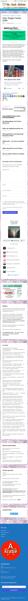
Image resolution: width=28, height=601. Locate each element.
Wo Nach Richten (12, 597)
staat (21, 320)
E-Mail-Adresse (7, 190)
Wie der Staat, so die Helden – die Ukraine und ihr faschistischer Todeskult (12, 461)
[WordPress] (21, 96)
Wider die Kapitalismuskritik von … (13, 128)
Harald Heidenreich (7, 354)
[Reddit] (19, 96)
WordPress (3, 599)
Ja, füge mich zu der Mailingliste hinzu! (12, 208)
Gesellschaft (6, 15)
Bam (8, 599)
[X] (23, 96)
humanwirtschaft (6, 489)
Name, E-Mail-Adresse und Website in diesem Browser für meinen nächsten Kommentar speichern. (13, 203)
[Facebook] (14, 1)
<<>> (19, 499)
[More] (6, 98)
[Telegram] (23, 1)
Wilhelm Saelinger (18, 349)
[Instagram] (19, 1)
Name (4, 184)
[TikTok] (25, 1)
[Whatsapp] (17, 96)
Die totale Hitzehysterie (15, 451)
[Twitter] (18, 1)
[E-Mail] (26, 1)
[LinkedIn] (21, 1)
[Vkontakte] (12, 96)
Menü (4, 9)
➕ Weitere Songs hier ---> (14, 275)
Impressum (3, 534)
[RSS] (4, 98)
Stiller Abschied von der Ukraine (12, 148)
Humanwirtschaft (9, 332)
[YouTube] (16, 1)
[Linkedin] (10, 96)
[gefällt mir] (3, 100)
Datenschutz (4, 530)
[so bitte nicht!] (6, 100)
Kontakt (3, 536)
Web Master (13, 377)
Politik (12, 15)
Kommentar (6, 169)
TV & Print (18, 15)
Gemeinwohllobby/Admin (8, 410)
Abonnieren (14, 513)
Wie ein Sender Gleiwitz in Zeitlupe (13, 154)
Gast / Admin (5, 368)
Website (4, 195)
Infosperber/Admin (10, 23)
